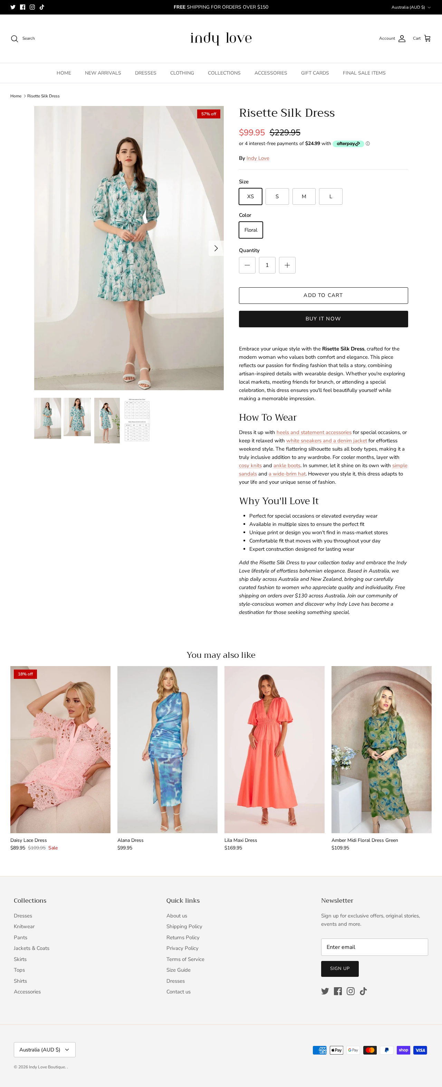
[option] (129, 248)
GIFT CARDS (315, 73)
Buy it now (323, 318)
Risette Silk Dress (43, 96)
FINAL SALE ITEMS (364, 73)
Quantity (249, 250)
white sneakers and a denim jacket (326, 440)
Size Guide (178, 969)
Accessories (27, 991)
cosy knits (250, 465)
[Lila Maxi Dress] (274, 749)
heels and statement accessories (314, 432)
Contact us (178, 991)
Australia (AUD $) (408, 7)
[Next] (216, 248)
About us (176, 915)
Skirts (20, 959)
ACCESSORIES (270, 73)
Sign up (340, 968)
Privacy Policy (182, 948)
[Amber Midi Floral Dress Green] (382, 749)
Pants (20, 937)
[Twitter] (13, 7)
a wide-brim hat (287, 473)
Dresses (23, 915)
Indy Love (258, 158)
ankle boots (286, 465)
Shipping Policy (184, 926)
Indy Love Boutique (47, 1067)
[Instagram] (32, 7)
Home (15, 96)
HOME (64, 73)
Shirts (20, 981)
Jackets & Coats (31, 948)
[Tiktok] (42, 7)
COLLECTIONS (224, 73)
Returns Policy (183, 937)
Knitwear (24, 926)
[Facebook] (22, 7)
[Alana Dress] (167, 749)
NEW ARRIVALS (103, 73)
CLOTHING (182, 73)
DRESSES (145, 73)
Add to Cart (323, 295)
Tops (19, 969)
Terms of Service (185, 959)
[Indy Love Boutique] (221, 38)
